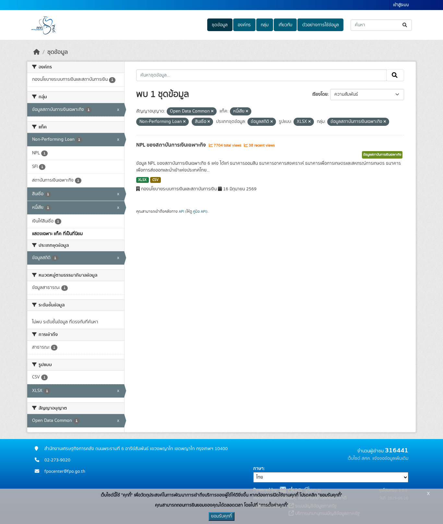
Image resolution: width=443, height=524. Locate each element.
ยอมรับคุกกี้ (221, 516)
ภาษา (258, 468)
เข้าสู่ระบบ (401, 5)
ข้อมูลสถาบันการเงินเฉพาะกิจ (382, 154)
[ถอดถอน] (212, 111)
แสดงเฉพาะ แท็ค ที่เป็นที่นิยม (57, 234)
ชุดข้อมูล (220, 25)
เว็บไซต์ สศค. (359, 458)
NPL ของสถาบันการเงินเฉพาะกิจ (171, 145)
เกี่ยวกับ (285, 25)
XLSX (142, 180)
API (181, 211)
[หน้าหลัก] (36, 52)
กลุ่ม (265, 25)
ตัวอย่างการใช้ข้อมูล (320, 25)
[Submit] (405, 25)
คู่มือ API (199, 211)
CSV (155, 180)
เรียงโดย (320, 94)
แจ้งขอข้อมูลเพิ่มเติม (390, 458)
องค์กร (244, 25)
